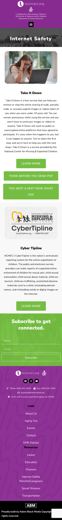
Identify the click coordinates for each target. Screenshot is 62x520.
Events (31, 428)
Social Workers (31, 488)
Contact (31, 435)
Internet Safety (31, 477)
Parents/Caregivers (31, 481)
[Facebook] (25, 381)
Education (31, 462)
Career (31, 455)
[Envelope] (36, 381)
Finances (31, 469)
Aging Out (31, 421)
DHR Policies (31, 442)
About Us (31, 413)
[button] (31, 24)
